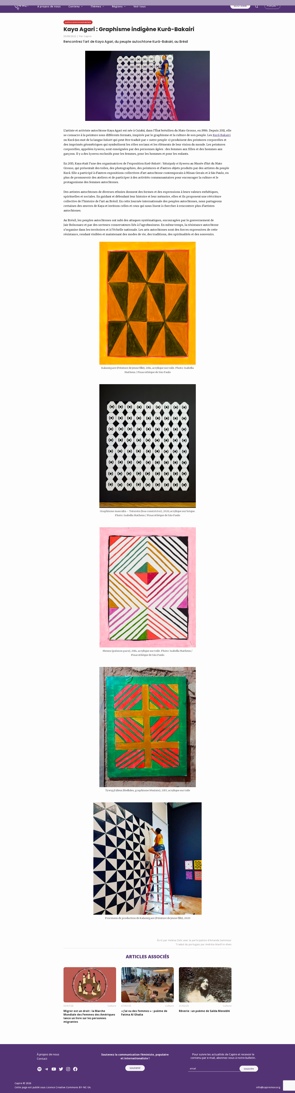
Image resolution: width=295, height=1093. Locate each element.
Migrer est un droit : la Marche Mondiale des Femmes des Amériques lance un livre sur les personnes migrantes (89, 1016)
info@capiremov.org (268, 1087)
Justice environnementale (78, 22)
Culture (112, 1005)
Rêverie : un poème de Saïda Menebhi (204, 1011)
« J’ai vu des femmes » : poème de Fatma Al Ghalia (144, 1012)
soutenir (135, 1068)
